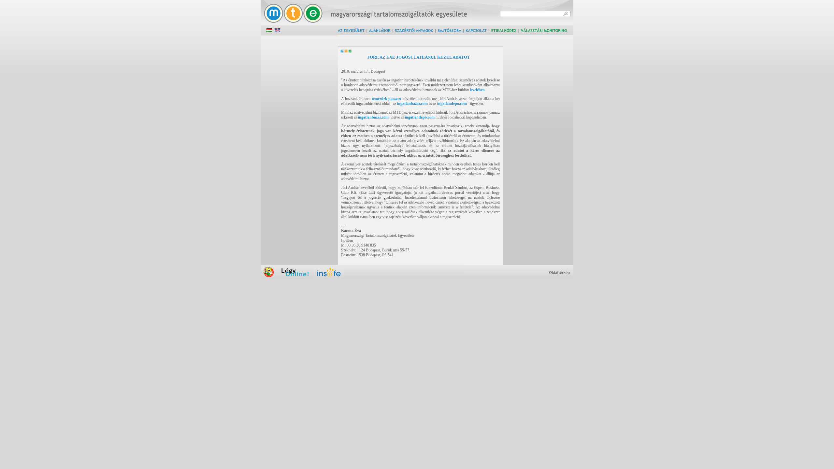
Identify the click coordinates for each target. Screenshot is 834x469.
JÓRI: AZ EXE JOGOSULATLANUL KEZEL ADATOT (418, 57)
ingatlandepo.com (452, 103)
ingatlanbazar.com (412, 103)
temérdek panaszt (387, 98)
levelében (477, 90)
